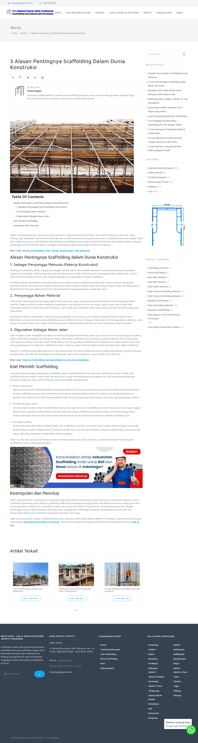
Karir (102, 663)
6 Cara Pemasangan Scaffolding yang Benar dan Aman (167, 83)
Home (14, 33)
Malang (177, 690)
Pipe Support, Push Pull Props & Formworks (164, 316)
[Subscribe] (39, 674)
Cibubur (177, 681)
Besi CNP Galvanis (157, 281)
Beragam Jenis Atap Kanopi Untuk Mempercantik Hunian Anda (165, 92)
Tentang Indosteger (110, 649)
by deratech (52, 737)
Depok (151, 654)
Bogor (176, 663)
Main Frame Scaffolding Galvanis (164, 296)
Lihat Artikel (30, 598)
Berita (23, 33)
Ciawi (176, 676)
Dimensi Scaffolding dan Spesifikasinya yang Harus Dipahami (56, 359)
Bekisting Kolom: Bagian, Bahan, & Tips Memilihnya (168, 101)
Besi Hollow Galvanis (158, 286)
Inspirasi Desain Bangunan (161, 168)
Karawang (153, 681)
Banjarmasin (180, 658)
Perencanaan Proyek (158, 181)
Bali (150, 708)
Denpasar (153, 718)
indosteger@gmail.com (21, 3)
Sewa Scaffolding (109, 658)
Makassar (153, 668)
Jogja (176, 686)
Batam (177, 644)
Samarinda (153, 713)
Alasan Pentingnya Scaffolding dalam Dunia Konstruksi (41, 202)
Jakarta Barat (155, 695)
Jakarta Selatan (156, 676)
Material (152, 186)
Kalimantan (179, 649)
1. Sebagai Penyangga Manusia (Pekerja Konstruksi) (41, 207)
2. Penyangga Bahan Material (30, 211)
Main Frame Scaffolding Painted (164, 291)
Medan (151, 699)
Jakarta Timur (155, 686)
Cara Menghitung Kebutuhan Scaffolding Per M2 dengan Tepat (165, 122)
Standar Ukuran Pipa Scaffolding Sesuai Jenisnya (167, 75)
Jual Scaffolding (108, 654)
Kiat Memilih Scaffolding (26, 220)
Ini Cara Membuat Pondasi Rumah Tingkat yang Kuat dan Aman (165, 140)
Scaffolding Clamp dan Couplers (164, 327)
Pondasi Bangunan (157, 177)
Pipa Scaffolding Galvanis (160, 305)
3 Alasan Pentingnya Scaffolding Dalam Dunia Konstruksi (58, 33)
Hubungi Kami (107, 668)
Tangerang (153, 690)
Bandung (152, 658)
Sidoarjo (178, 695)
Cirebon (152, 649)
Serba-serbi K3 (155, 172)
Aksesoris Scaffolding (158, 309)
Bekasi (177, 668)
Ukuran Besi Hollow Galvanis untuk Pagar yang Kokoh (165, 109)
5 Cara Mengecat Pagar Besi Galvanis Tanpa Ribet (166, 131)
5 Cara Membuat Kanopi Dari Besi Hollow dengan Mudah (164, 148)
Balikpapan (179, 654)
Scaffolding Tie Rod (158, 268)
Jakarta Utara (180, 672)
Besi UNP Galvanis (157, 277)
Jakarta (152, 672)
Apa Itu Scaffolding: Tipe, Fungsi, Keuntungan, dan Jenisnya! (56, 250)
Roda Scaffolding (156, 272)
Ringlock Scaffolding (158, 300)
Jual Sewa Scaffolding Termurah (41, 521)
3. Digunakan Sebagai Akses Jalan (32, 216)
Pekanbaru (153, 703)
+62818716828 (48, 3)
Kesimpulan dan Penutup (26, 225)
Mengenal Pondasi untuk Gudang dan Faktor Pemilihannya (75, 590)
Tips (150, 191)
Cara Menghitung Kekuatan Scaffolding (167, 116)
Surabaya (153, 663)
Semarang (153, 644)
